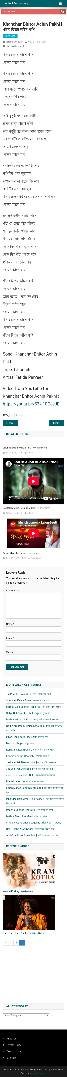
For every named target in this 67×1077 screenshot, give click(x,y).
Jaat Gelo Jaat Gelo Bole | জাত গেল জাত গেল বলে (26, 508)
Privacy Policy (14, 1045)
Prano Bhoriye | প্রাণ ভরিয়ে (13, 423)
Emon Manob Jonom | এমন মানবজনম (21, 553)
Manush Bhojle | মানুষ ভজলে (20, 743)
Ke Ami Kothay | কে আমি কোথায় (18, 891)
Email (10, 638)
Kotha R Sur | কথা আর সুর (17, 3)
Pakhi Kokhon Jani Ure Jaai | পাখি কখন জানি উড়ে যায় (32, 719)
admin (30, 452)
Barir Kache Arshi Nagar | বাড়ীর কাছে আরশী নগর (30, 829)
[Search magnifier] (63, 11)
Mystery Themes (38, 1073)
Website (10, 652)
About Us (11, 1038)
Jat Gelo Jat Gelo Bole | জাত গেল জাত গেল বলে (29, 768)
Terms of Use (14, 1051)
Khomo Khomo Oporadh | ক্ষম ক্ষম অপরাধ (27, 756)
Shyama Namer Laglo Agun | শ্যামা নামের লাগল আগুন (58, 423)
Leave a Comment (15, 46)
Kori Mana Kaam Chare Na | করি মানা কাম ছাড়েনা (30, 749)
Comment (12, 590)
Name (10, 624)
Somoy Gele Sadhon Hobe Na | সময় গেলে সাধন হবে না (33, 706)
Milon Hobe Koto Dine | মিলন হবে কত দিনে (27, 736)
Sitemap (11, 1057)
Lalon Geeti (10, 36)
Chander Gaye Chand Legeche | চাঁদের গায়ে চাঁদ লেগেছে (33, 822)
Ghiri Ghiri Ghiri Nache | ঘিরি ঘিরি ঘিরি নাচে (23, 933)
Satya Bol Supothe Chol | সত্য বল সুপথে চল (28, 713)
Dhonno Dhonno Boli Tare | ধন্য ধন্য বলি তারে (25, 447)
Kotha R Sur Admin (38, 41)
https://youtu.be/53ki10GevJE (31, 404)
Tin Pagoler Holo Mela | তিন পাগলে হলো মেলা (28, 694)
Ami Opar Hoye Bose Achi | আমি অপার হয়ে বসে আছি (32, 835)
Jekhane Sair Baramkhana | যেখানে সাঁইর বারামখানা (31, 762)
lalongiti (20, 415)
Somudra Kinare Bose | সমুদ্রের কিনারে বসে (27, 700)
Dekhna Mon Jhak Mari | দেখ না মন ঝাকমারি (27, 816)
